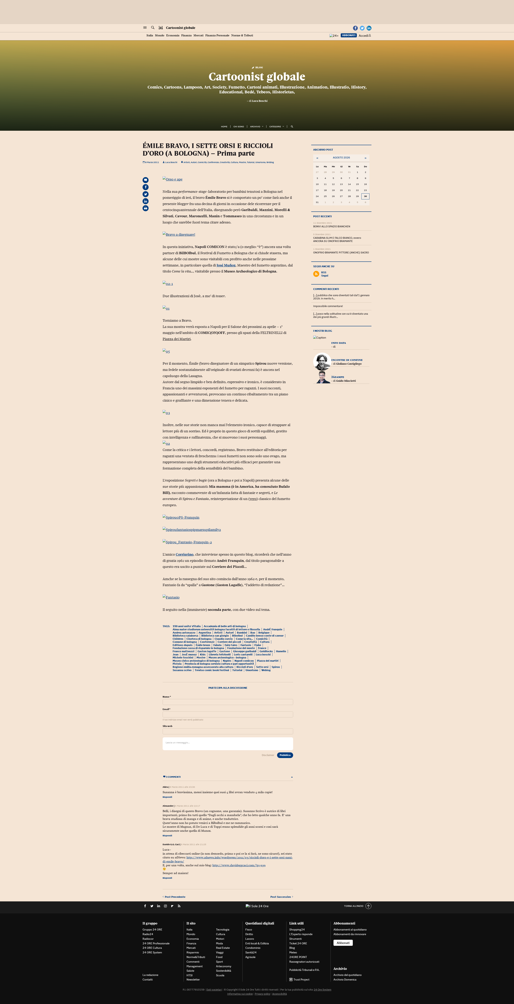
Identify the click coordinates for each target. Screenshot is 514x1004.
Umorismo (260, 162)
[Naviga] (145, 27)
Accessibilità (279, 994)
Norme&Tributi (196, 957)
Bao (252, 632)
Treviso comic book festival (212, 670)
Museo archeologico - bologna (227, 657)
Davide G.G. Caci (171, 844)
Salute (190, 970)
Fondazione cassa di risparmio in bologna (198, 648)
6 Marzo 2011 (152, 162)
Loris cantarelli (243, 654)
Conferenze (213, 162)
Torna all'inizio (353, 905)
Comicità (202, 162)
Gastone (224, 651)
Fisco (248, 929)
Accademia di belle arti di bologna (225, 626)
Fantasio (246, 645)
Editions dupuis (183, 645)
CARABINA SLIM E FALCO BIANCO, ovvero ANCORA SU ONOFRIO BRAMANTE (337, 239)
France (262, 648)
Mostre (242, 162)
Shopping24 (297, 929)
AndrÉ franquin (272, 629)
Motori (220, 939)
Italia (150, 35)
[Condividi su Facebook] (146, 187)
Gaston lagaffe (207, 651)
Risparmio (193, 952)
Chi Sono (239, 126)
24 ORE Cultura (152, 948)
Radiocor (148, 939)
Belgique (263, 632)
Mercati (198, 35)
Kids (203, 654)
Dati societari (214, 989)
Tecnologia (222, 929)
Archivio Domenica (344, 979)
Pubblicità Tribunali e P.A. (304, 970)
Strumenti (295, 939)
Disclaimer (268, 755)
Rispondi (167, 797)
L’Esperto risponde (300, 934)
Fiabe (257, 645)
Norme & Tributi (242, 35)
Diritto (249, 934)
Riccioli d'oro (245, 667)
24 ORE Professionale (156, 943)
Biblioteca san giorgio (215, 635)
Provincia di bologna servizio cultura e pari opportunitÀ (219, 663)
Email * (166, 709)
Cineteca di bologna (199, 639)
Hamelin (281, 651)
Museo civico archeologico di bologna (196, 660)
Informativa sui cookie (240, 994)
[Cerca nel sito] (152, 27)
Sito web (167, 726)
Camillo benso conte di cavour (265, 635)
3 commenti (173, 776)
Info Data (338, 343)
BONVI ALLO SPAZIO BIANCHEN (331, 226)
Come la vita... (244, 639)
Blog (259, 67)
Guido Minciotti (346, 381)
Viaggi (219, 952)
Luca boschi (263, 654)
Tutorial (250, 162)
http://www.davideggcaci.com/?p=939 (238, 865)
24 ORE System (152, 952)
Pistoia (177, 663)
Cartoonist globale (180, 28)
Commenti (193, 961)
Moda (219, 943)
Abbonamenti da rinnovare (349, 934)
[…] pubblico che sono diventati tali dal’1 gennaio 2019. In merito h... (341, 297)
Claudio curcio (224, 639)
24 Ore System (322, 989)
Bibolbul (237, 635)
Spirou (276, 667)
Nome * (167, 697)
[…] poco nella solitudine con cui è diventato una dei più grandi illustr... (340, 315)
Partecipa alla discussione (227, 688)
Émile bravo (203, 645)
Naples (227, 660)
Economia (172, 35)
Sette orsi (262, 667)
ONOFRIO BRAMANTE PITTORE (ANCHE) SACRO (341, 252)
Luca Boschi (259, 101)
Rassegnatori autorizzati (304, 961)
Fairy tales (231, 645)
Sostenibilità (223, 970)
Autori (194, 162)
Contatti (148, 979)
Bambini (242, 632)
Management (195, 966)
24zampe (337, 377)
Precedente (175, 896)
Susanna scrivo (182, 670)
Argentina (205, 632)
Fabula (217, 645)
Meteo (293, 952)
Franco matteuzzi (183, 651)
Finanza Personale (217, 35)
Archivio (255, 126)
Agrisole (250, 957)
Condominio (252, 948)
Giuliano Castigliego (349, 363)
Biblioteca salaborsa (185, 635)
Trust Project (301, 979)
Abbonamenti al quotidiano (350, 929)
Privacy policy (262, 994)
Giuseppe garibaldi (244, 651)
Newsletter (193, 979)
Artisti (187, 162)
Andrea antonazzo (184, 632)
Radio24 (148, 934)
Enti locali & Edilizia (257, 943)
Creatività (225, 162)
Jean (175, 654)
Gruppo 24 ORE (152, 929)
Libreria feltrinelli (220, 654)
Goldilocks (266, 651)
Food (219, 957)
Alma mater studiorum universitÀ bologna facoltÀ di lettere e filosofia (216, 629)
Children (178, 639)
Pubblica (285, 755)
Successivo (281, 896)
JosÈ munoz (189, 654)
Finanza (186, 35)
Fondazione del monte (241, 648)
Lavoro (249, 939)
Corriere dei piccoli (229, 642)
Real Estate (223, 948)
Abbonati (348, 35)
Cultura (234, 162)
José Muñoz (226, 265)
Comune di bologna (185, 642)
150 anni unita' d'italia (187, 626)
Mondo (159, 35)
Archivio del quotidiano (347, 975)
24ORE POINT (298, 957)
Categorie (275, 126)
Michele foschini (183, 657)
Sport (219, 961)
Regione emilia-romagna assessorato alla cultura (203, 667)
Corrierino (184, 554)
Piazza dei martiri (267, 660)
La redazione (150, 975)
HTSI (190, 975)
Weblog (270, 162)
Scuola (220, 975)
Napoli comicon (244, 660)
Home (224, 126)
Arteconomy (223, 966)
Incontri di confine (347, 360)
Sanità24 (251, 952)
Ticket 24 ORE (298, 943)
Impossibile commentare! (328, 306)
